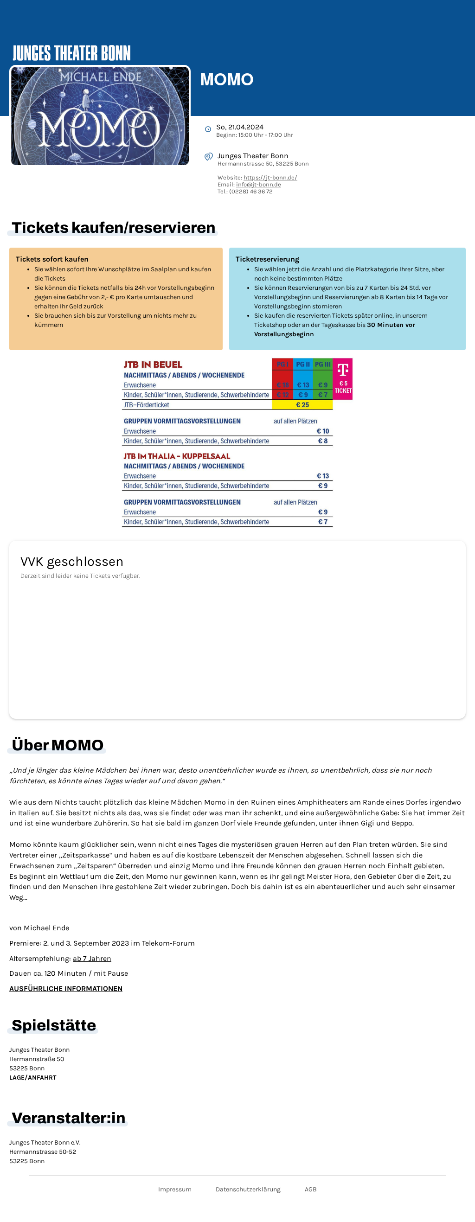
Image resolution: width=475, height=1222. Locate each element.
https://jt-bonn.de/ (270, 177)
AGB (311, 1189)
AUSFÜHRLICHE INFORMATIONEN (65, 988)
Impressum (175, 1189)
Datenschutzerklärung (248, 1189)
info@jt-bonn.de (258, 184)
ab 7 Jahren (92, 958)
